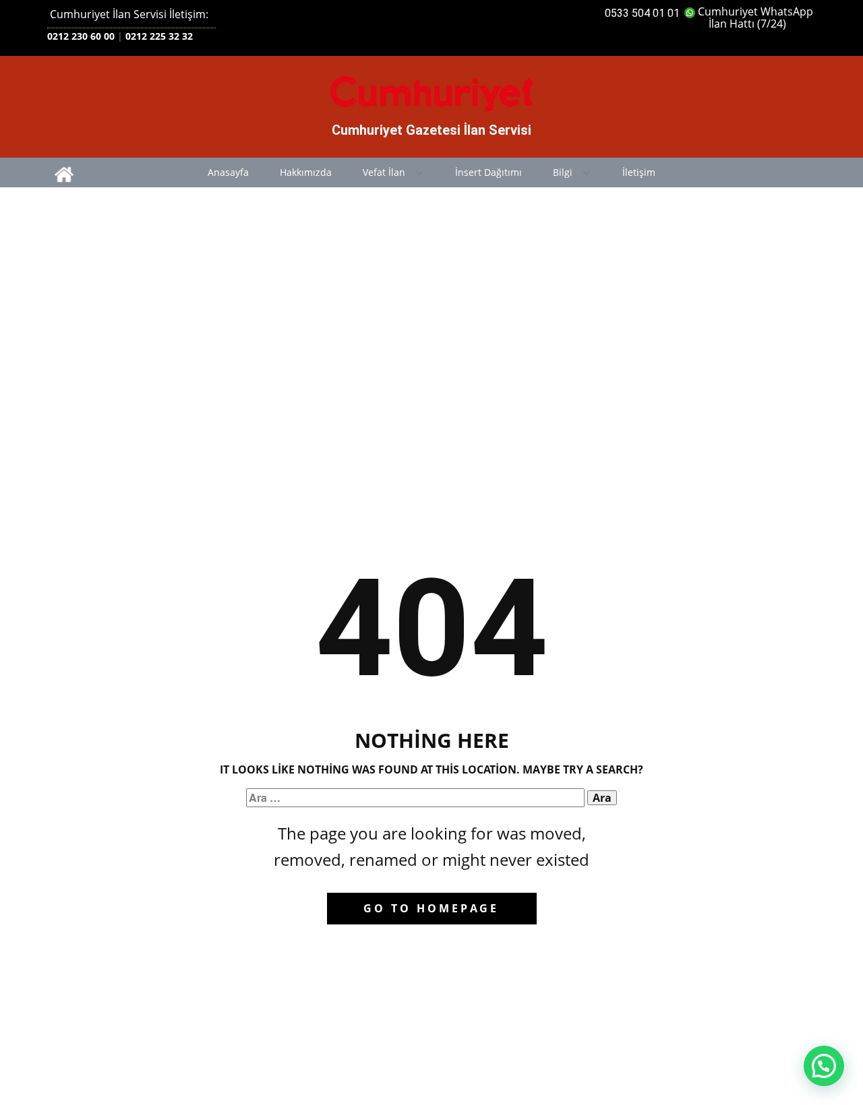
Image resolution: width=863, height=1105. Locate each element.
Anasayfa (228, 172)
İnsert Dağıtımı (488, 172)
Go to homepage (431, 908)
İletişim (638, 172)
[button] (824, 1066)
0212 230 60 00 (81, 36)
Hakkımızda (306, 172)
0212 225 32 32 (159, 36)
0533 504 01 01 (642, 13)
